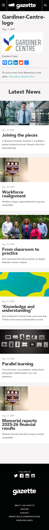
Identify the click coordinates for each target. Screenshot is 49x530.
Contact (24, 513)
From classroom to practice (20, 251)
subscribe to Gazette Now (21, 76)
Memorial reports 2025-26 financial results (19, 424)
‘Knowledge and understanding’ (18, 308)
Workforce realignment (14, 194)
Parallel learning (17, 364)
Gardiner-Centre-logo (23, 20)
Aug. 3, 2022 (8, 29)
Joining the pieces (19, 135)
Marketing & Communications (24, 516)
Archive (24, 509)
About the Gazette (24, 505)
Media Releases (24, 520)
